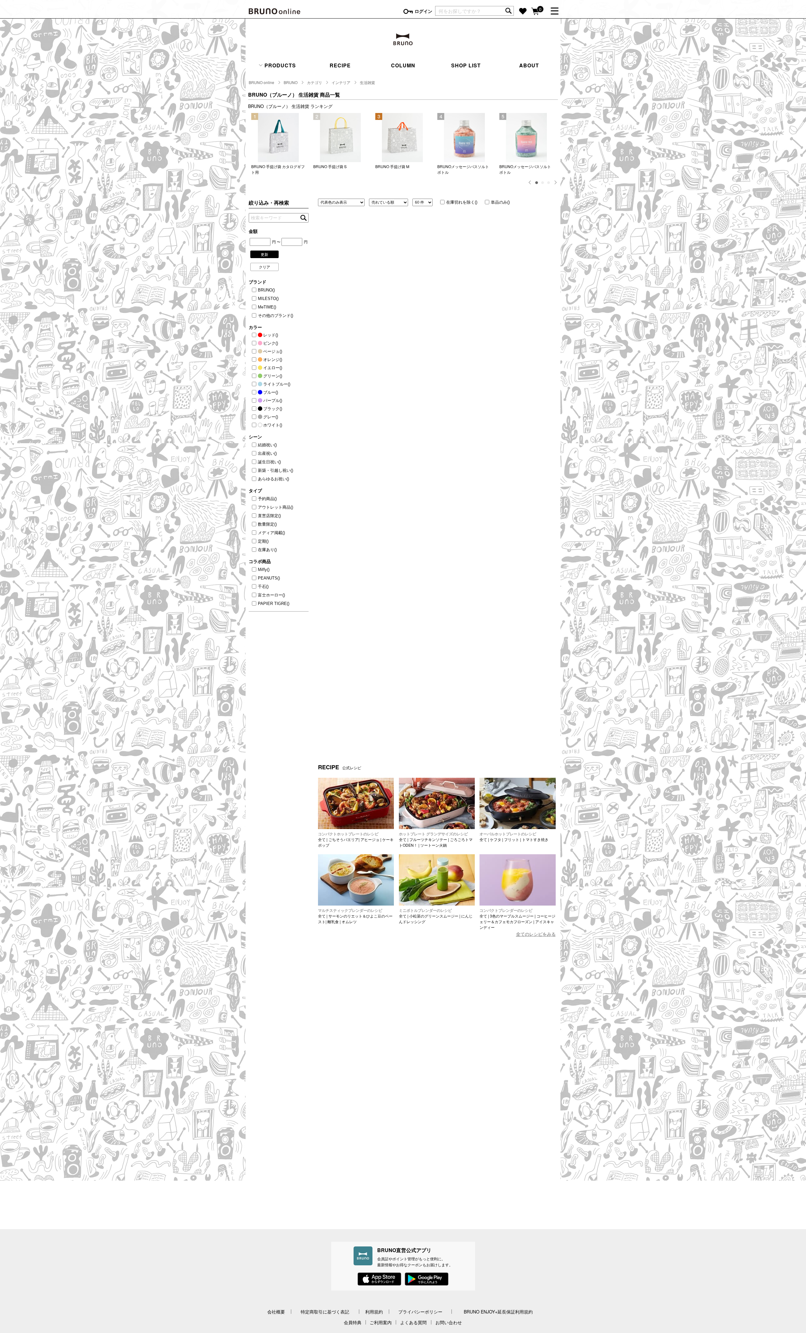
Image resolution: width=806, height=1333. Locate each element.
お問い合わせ (448, 1322)
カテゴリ (314, 82)
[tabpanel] (279, 144)
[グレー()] (255, 417)
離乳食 (333, 921)
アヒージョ (369, 839)
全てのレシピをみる (536, 934)
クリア (264, 266)
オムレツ (349, 921)
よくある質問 (413, 1322)
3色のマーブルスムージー (512, 915)
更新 (264, 254)
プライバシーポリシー (420, 1311)
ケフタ (495, 839)
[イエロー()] (255, 368)
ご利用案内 (381, 1322)
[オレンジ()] (255, 360)
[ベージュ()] (255, 351)
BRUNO (291, 82)
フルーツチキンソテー (428, 839)
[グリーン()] (255, 376)
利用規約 (374, 1311)
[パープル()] (255, 400)
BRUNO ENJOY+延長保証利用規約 (498, 1311)
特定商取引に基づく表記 (325, 1311)
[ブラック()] (255, 409)
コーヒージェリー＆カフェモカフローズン (517, 918)
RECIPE (340, 65)
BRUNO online (261, 82)
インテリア (341, 82)
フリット (511, 839)
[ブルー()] (255, 392)
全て (322, 839)
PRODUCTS (279, 65)
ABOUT (529, 65)
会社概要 (276, 1311)
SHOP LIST (466, 65)
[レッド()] (255, 335)
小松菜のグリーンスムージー (433, 915)
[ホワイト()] (255, 425)
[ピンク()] (255, 343)
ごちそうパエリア (343, 839)
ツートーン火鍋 (433, 845)
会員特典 (352, 1322)
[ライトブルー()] (255, 384)
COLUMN (403, 65)
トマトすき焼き (535, 839)
